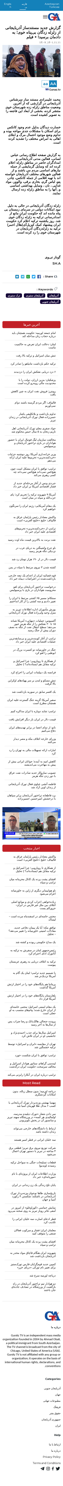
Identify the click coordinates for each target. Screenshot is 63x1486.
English (7, 5)
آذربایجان (54, 295)
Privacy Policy (52, 1456)
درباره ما (56, 1450)
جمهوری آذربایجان (51, 1419)
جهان (58, 1394)
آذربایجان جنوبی (50, 301)
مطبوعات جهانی (52, 1400)
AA (53, 83)
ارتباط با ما (55, 1444)
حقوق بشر (55, 1413)
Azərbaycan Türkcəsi (52, 5)
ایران (58, 1425)
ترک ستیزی (14, 295)
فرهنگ (57, 1407)
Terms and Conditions (47, 1463)
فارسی (24, 5)
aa (45, 83)
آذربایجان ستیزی (34, 295)
